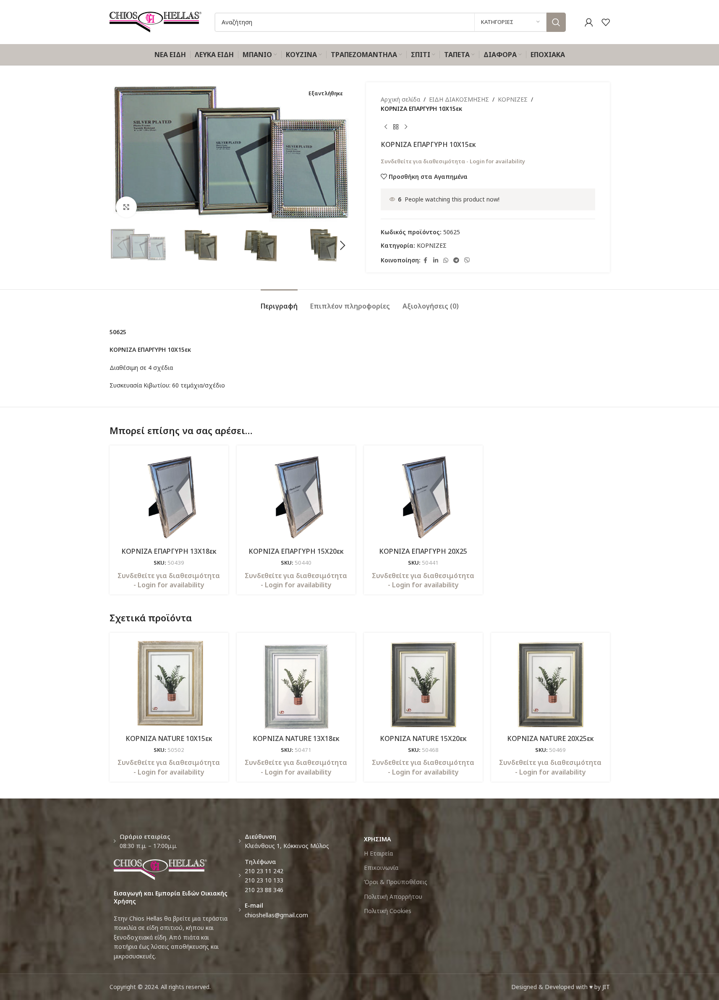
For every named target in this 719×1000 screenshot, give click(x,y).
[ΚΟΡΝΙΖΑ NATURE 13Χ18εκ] (296, 684)
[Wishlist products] (605, 22)
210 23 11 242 (264, 871)
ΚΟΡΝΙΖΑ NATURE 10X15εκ (168, 738)
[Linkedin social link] (436, 260)
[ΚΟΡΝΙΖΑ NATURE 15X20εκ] (423, 684)
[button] (120, 245)
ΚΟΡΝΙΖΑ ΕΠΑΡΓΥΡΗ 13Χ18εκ (169, 551)
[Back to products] (396, 127)
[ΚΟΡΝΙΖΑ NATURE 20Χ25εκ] (550, 684)
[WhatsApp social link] (446, 260)
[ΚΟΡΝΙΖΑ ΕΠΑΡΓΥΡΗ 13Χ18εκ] (169, 497)
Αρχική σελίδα (400, 99)
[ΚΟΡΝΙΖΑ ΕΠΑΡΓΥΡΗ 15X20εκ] (296, 497)
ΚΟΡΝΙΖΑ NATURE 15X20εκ (423, 738)
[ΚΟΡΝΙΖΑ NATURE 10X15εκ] (169, 684)
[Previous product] (386, 127)
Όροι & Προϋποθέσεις (395, 882)
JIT (606, 987)
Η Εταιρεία (378, 853)
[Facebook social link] (426, 260)
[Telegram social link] (456, 260)
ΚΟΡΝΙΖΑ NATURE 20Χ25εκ (550, 738)
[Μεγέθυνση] (126, 206)
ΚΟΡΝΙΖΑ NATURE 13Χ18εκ (296, 738)
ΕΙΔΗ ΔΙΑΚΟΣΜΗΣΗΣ (459, 99)
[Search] (556, 22)
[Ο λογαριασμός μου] (588, 22)
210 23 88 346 (264, 890)
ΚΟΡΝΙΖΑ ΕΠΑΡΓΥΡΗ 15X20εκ (296, 551)
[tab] (279, 302)
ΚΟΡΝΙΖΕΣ (513, 99)
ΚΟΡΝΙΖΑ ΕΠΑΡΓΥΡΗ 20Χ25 (423, 551)
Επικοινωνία (381, 868)
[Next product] (406, 127)
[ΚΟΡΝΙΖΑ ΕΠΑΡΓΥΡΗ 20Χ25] (423, 497)
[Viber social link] (467, 260)
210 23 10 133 (264, 880)
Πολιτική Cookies (387, 911)
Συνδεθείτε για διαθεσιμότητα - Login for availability (453, 161)
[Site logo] (156, 21)
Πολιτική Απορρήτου (393, 897)
